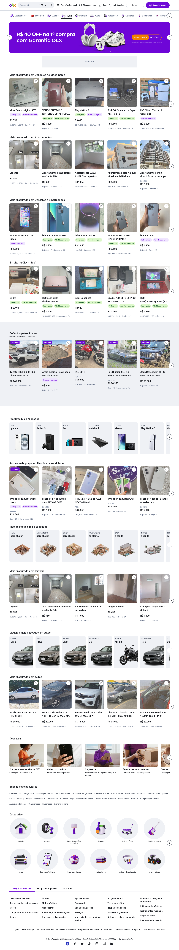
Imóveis (83, 16)
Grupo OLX (137, 930)
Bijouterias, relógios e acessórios (151, 900)
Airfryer (29, 799)
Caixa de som (52, 799)
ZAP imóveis (149, 930)
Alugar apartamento (17, 804)
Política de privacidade (66, 930)
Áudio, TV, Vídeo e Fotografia (56, 912)
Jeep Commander (62, 793)
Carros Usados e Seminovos (23, 903)
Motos (12, 908)
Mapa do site (106, 930)
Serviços (79, 912)
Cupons (55, 16)
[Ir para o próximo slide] (171, 104)
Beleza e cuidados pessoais (121, 917)
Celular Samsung (16, 799)
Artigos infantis (115, 898)
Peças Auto (80, 903)
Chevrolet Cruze (153, 793)
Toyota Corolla (117, 793)
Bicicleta (134, 799)
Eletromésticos (49, 903)
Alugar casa (47, 804)
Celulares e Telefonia (20, 898)
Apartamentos (82, 898)
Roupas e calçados (116, 908)
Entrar (135, 5)
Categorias (20, 16)
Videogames (48, 908)
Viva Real (161, 930)
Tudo (69, 15)
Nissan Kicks (130, 793)
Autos (97, 16)
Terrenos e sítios (115, 903)
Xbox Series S (123, 799)
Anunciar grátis (159, 5)
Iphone (165, 793)
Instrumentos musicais (151, 911)
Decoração (147, 16)
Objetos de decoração (151, 920)
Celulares (130, 16)
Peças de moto (147, 915)
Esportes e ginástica (117, 912)
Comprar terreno (61, 804)
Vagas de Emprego (84, 908)
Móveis (163, 16)
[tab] (22, 889)
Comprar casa (34, 804)
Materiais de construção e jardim (88, 919)
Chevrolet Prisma (101, 793)
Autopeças (113, 16)
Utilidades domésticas (151, 906)
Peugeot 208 (29, 793)
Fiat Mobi (141, 793)
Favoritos (39, 16)
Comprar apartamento (149, 799)
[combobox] (36, 5)
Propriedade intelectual (88, 930)
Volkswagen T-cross (44, 793)
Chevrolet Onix (15, 793)
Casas (12, 917)
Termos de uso (47, 930)
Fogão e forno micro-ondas (81, 799)
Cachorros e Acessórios (54, 917)
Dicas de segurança (30, 930)
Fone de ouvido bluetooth (105, 799)
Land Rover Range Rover (82, 793)
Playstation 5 (39, 799)
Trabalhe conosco (122, 930)
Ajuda (16, 930)
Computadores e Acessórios (23, 912)
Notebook (64, 799)
